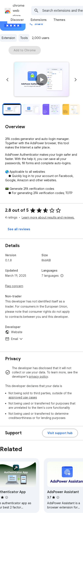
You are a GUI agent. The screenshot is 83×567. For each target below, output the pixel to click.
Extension (8, 38)
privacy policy (38, 376)
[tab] (17, 20)
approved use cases (23, 397)
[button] (41, 79)
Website (16, 332)
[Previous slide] (7, 79)
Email (14, 339)
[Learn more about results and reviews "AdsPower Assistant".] (58, 497)
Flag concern (14, 286)
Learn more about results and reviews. (48, 217)
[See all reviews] (19, 229)
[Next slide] (75, 79)
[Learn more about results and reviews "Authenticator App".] (6, 497)
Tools (24, 38)
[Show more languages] (61, 275)
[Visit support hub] (60, 433)
